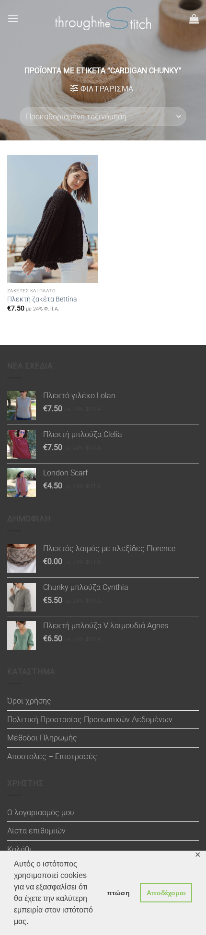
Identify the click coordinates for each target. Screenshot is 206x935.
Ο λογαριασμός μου (40, 812)
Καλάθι (19, 849)
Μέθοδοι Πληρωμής (42, 737)
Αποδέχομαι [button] (166, 893)
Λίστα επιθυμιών (36, 830)
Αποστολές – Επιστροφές (52, 756)
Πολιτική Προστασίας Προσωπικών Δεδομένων (89, 719)
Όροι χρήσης (29, 700)
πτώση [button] (118, 893)
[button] (13, 18)
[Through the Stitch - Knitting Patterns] (103, 18)
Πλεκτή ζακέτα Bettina (42, 299)
